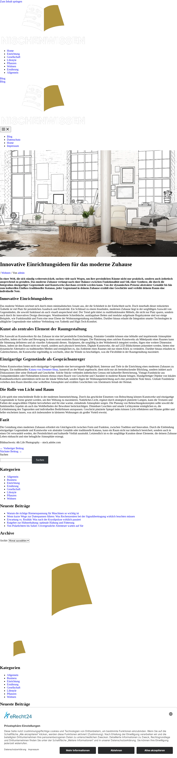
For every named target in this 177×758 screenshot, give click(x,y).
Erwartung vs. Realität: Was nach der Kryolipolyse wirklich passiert (44, 519)
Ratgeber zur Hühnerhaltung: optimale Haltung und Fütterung (40, 522)
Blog (2, 81)
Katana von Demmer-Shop (43, 369)
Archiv (4, 540)
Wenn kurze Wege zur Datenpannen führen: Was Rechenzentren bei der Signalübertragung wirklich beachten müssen (71, 516)
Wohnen (11, 66)
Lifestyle (11, 60)
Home (10, 50)
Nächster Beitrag (11, 451)
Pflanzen (11, 63)
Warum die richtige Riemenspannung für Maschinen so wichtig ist (43, 513)
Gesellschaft (13, 56)
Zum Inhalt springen (11, 1)
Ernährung (12, 69)
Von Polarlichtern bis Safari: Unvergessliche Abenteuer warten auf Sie (45, 525)
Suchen (4, 454)
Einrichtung (13, 53)
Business (12, 479)
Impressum (13, 145)
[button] (88, 78)
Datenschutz (13, 139)
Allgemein (12, 72)
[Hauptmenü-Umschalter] (5, 129)
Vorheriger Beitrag (12, 448)
